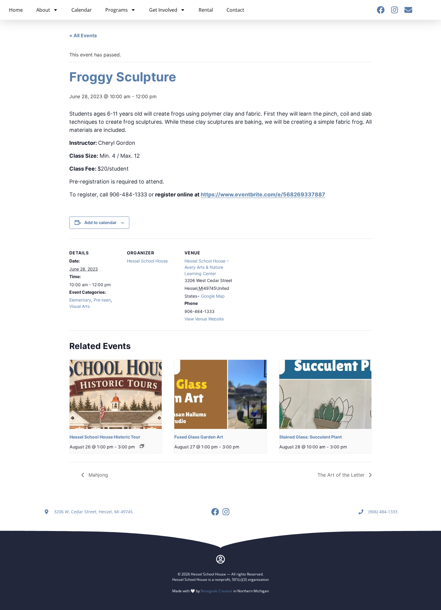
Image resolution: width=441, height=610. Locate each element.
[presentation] (116, 394)
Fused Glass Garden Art (198, 436)
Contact (235, 10)
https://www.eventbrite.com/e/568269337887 (263, 194)
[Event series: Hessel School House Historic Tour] (142, 446)
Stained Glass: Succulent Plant (310, 436)
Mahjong (97, 475)
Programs (116, 10)
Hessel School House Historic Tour (105, 436)
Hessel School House (147, 260)
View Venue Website (204, 318)
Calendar (81, 10)
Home (16, 10)
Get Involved (163, 10)
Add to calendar (100, 222)
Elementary (80, 299)
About (43, 10)
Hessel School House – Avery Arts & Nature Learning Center (206, 267)
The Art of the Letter (341, 475)
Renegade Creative (216, 590)
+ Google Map (211, 296)
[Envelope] (408, 10)
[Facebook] (381, 10)
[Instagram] (394, 10)
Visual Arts (79, 306)
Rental (206, 10)
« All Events (83, 35)
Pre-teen (102, 299)
